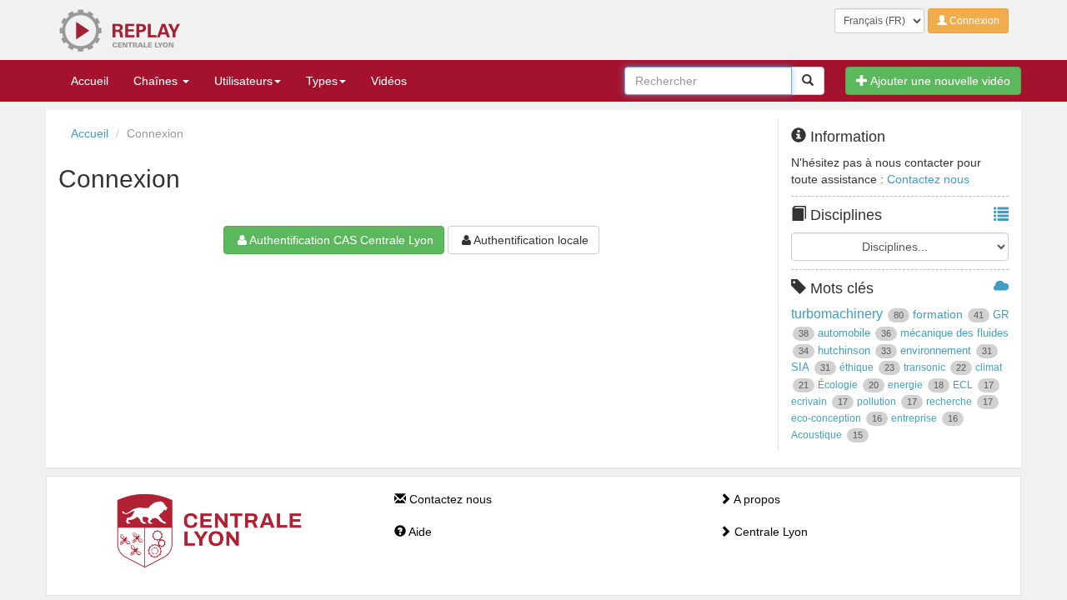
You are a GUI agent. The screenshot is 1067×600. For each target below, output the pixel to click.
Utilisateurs (243, 81)
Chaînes (157, 81)
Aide (419, 531)
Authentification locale (531, 240)
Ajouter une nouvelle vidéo (939, 81)
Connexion (973, 21)
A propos (755, 499)
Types (322, 81)
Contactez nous (928, 179)
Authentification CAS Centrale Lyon (341, 240)
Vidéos (389, 81)
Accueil (89, 81)
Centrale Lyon (769, 531)
